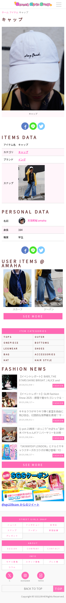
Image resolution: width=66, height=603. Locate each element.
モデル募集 (12, 561)
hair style (43, 360)
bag (7, 354)
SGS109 (12, 548)
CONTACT (53, 548)
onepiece (11, 342)
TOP (58, 589)
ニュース (12, 524)
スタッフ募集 (33, 561)
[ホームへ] (33, 4)
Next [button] (59, 290)
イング (22, 159)
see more (33, 316)
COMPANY (33, 548)
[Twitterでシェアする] (41, 126)
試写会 (53, 524)
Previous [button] (6, 290)
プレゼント (12, 535)
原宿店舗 (53, 530)
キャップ (23, 152)
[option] (33, 72)
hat (6, 360)
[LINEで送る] (33, 126)
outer (40, 336)
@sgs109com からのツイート (20, 504)
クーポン (33, 530)
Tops (8, 336)
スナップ (12, 530)
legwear (11, 348)
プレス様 (53, 561)
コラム (12, 567)
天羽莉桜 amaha (36, 220)
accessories (45, 354)
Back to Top (33, 588)
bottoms (42, 342)
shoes (40, 348)
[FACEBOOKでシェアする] (25, 126)
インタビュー (33, 524)
